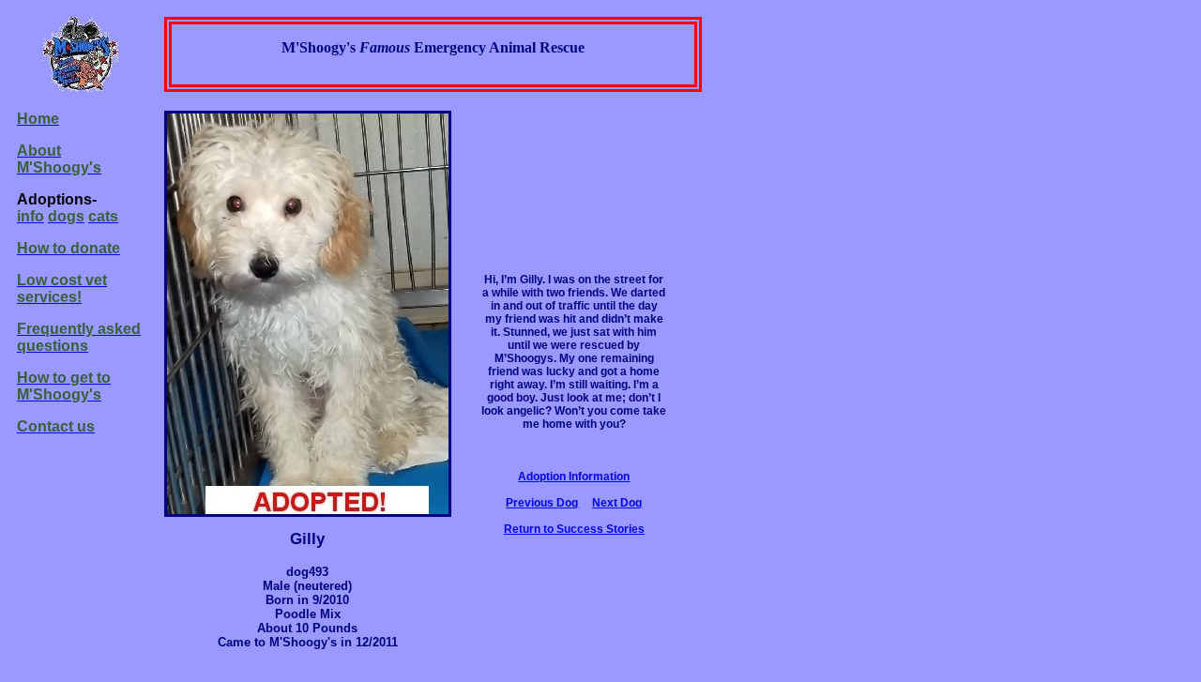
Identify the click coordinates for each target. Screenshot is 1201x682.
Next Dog (617, 502)
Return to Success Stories (574, 529)
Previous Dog (542, 502)
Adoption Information (574, 476)
